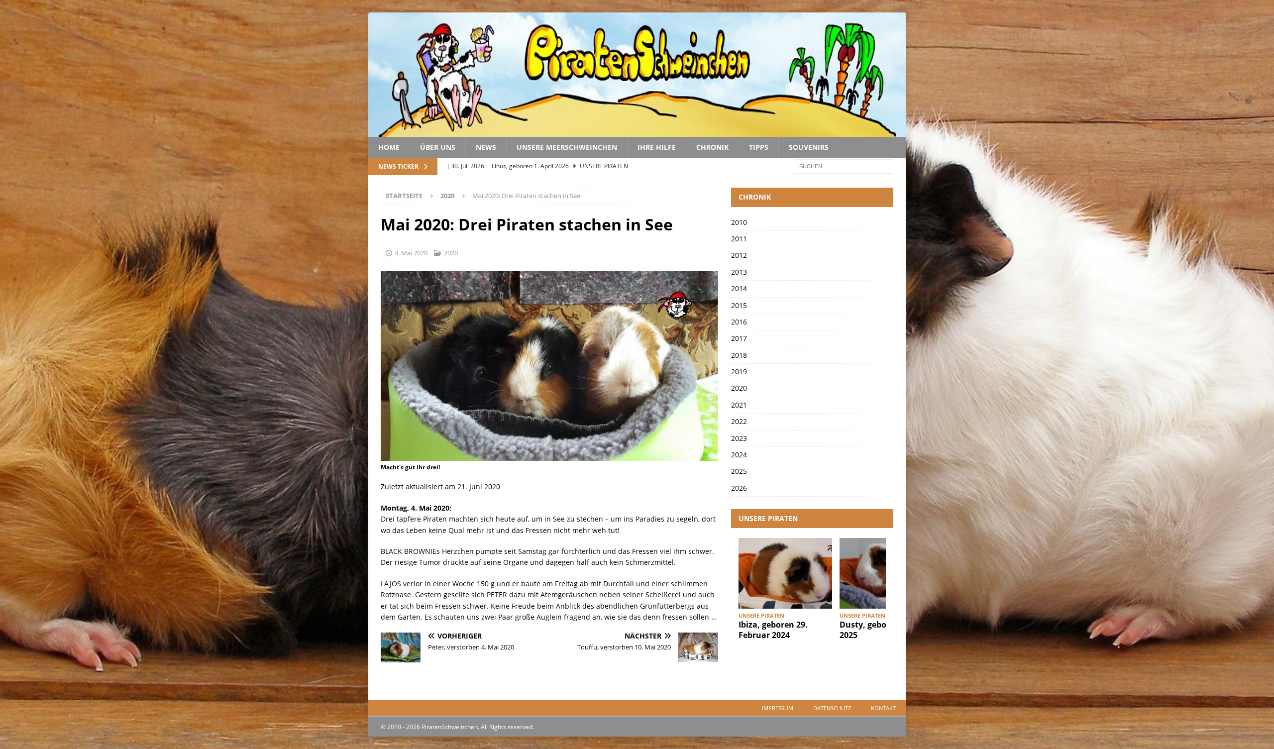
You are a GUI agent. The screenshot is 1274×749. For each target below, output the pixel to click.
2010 (739, 222)
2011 (739, 238)
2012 (739, 255)
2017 (739, 338)
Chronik (712, 147)
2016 (739, 321)
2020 (451, 252)
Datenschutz (832, 708)
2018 (739, 355)
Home (389, 147)
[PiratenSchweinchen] (637, 131)
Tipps (758, 147)
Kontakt (883, 708)
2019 (739, 371)
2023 (739, 438)
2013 (739, 272)
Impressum (777, 708)
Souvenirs (809, 147)
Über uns (437, 147)
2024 (739, 454)
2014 (739, 288)
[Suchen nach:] (843, 166)
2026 (739, 488)
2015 (739, 305)
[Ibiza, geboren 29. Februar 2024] (785, 573)
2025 (739, 471)
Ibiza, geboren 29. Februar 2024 (773, 630)
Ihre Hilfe (656, 147)
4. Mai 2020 (411, 252)
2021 (739, 405)
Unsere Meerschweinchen (567, 147)
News (486, 147)
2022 (739, 421)
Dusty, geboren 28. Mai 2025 (885, 630)
